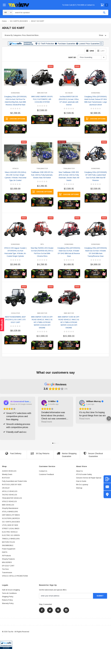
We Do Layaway (82, 485)
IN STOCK (6, 478)
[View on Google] (44, 402)
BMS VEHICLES (8, 505)
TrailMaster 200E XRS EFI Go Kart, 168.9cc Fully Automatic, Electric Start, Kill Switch (42, 175)
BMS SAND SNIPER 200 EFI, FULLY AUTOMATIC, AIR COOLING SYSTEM (42, 99)
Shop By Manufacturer (10, 508)
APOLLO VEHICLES (9, 491)
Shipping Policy (7, 597)
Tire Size (5, 569)
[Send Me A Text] (107, 479)
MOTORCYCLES (8, 542)
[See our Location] (107, 494)
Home (4, 21)
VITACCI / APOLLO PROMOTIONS (15, 576)
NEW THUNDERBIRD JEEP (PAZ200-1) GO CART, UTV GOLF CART (15, 319)
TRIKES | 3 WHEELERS (11, 539)
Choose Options (17, 119)
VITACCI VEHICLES (9, 501)
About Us (79, 471)
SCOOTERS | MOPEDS (11, 518)
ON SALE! (6, 488)
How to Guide (81, 481)
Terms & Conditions (9, 593)
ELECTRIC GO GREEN (11, 535)
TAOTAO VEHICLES (9, 495)
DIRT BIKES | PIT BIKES (11, 515)
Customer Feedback (46, 474)
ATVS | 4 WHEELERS (10, 512)
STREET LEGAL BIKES (10, 529)
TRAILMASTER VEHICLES (12, 498)
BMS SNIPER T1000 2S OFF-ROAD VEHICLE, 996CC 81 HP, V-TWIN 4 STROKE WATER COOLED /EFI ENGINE (42, 322)
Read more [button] (46, 422)
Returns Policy (7, 600)
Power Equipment (8, 549)
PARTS (4, 552)
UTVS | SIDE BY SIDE (10, 525)
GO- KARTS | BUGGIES (19, 21)
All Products (6, 556)
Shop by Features (8, 559)
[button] (6, 645)
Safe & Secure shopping (11, 590)
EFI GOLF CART (8, 566)
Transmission (7, 572)
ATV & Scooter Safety (84, 474)
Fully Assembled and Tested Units (14, 481)
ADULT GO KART (37, 21)
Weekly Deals (7, 474)
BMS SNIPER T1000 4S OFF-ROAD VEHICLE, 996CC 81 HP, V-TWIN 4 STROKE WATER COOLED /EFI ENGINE (69, 322)
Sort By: (72, 57)
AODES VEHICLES (9, 471)
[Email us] (107, 487)
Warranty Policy (8, 603)
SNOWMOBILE (7, 545)
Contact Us (43, 471)
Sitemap (79, 488)
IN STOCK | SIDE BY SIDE (12, 485)
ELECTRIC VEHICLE (10, 532)
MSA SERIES (7, 562)
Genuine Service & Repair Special (88, 478)
